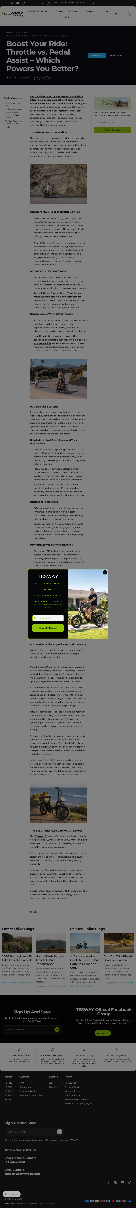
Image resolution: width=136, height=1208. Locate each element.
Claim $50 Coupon (48, 628)
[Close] (105, 572)
